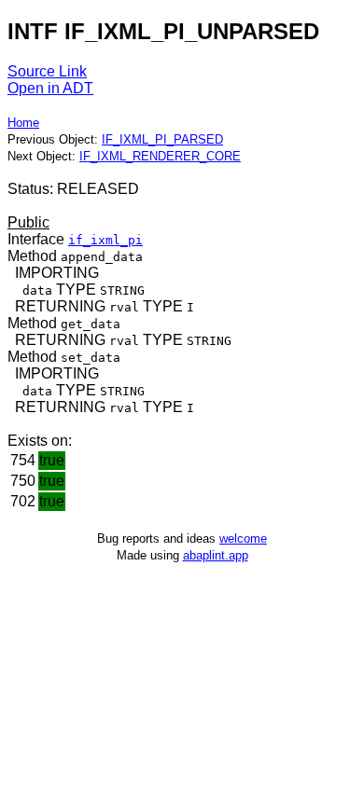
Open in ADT (50, 88)
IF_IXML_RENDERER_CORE (160, 156)
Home (23, 123)
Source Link (47, 71)
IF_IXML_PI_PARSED (162, 139)
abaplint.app (215, 555)
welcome (243, 538)
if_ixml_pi (105, 240)
